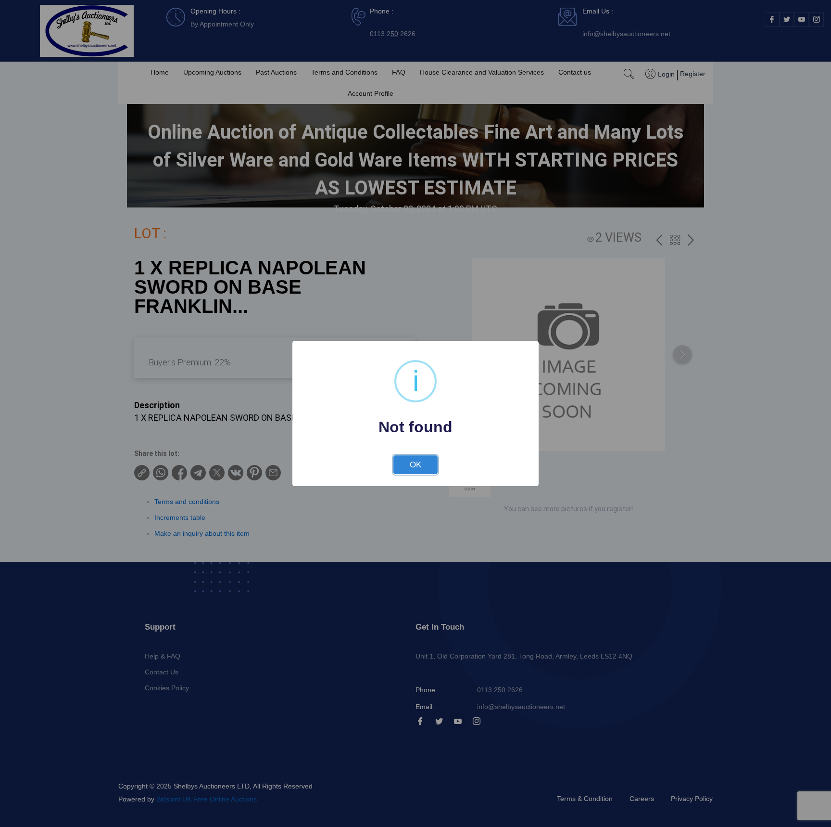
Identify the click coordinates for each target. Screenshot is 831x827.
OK (415, 464)
